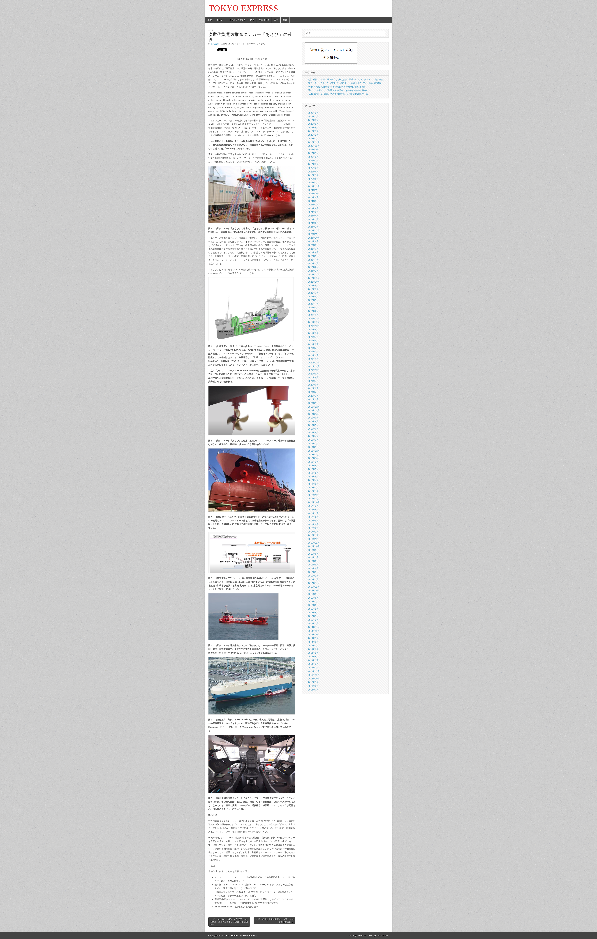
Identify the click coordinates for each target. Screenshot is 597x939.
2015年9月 (313, 594)
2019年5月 (313, 432)
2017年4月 (313, 524)
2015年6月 (313, 605)
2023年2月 (313, 267)
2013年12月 (314, 671)
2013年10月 (314, 678)
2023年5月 (313, 256)
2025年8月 (313, 157)
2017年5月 (313, 520)
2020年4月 (313, 392)
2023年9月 (313, 241)
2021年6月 (313, 340)
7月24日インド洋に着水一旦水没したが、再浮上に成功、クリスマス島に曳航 (346, 79)
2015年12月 (314, 583)
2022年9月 (313, 285)
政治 (210, 19)
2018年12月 (314, 451)
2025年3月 (313, 175)
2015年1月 (313, 623)
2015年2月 (313, 620)
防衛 (252, 19)
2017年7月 (313, 513)
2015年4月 (313, 612)
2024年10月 (314, 193)
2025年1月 (313, 182)
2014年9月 (313, 638)
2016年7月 (313, 557)
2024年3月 (313, 219)
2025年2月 (313, 179)
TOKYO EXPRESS (243, 8)
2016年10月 (314, 546)
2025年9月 (313, 153)
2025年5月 (313, 168)
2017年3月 (313, 528)
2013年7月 (313, 689)
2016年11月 (313, 543)
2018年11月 (313, 454)
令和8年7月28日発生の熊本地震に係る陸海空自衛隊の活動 (336, 87)
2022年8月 (313, 289)
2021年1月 (313, 359)
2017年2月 (313, 531)
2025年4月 (313, 171)
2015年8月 (313, 598)
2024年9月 (313, 197)
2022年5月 (313, 300)
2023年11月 (313, 234)
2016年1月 (313, 579)
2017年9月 (313, 506)
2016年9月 (313, 550)
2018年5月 (313, 476)
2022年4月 (313, 304)
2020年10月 (314, 370)
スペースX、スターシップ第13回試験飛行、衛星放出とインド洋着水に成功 (345, 83)
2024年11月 (313, 190)
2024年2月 (313, 223)
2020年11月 (313, 366)
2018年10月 (314, 458)
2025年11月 (313, 146)
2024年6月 (313, 208)
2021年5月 (313, 344)
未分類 (210, 30)
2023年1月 (313, 271)
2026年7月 (313, 116)
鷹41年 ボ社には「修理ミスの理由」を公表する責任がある (337, 90)
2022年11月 (313, 278)
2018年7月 (313, 469)
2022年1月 (313, 315)
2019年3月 (313, 440)
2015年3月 (313, 616)
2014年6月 (313, 649)
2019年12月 (314, 407)
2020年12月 (314, 362)
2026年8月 (313, 113)
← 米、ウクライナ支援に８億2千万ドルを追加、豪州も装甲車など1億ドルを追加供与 (229, 921)
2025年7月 (313, 160)
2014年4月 (313, 656)
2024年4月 (313, 215)
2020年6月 (313, 385)
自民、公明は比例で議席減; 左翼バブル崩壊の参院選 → (274, 920)
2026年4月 (313, 127)
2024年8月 (313, 201)
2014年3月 (313, 660)
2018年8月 (313, 465)
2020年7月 (313, 381)
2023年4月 (313, 260)
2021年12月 (314, 318)
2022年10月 (314, 282)
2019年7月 (313, 425)
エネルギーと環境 (237, 19)
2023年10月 (314, 238)
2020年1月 (313, 403)
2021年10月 (314, 326)
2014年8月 (313, 642)
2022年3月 (313, 307)
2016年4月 (313, 568)
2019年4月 (313, 436)
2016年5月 (313, 564)
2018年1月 (313, 491)
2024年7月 (313, 204)
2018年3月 (313, 484)
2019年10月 (314, 414)
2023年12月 (314, 230)
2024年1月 (313, 226)
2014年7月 (313, 645)
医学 (276, 19)
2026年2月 (313, 135)
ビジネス (220, 19)
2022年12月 (314, 274)
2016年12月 (314, 539)
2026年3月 (313, 131)
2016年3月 (313, 572)
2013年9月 (313, 682)
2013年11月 (313, 675)
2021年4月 (313, 348)
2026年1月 (313, 138)
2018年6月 (313, 473)
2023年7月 (313, 249)
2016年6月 (313, 561)
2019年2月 (313, 443)
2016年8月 (313, 554)
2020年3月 (313, 396)
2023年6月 (313, 252)
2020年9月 (313, 373)
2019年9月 (313, 417)
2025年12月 (314, 142)
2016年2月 (313, 575)
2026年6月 (313, 120)
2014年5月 (313, 653)
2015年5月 (313, 609)
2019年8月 (313, 421)
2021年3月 (313, 351)
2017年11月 (313, 498)
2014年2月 (313, 664)
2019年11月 (313, 410)
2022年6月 (313, 296)
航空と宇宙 (264, 19)
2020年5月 (313, 388)
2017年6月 (313, 517)
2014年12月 (314, 627)
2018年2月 (313, 487)
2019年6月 (313, 429)
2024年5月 (313, 212)
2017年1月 (313, 535)
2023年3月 (313, 263)
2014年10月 (314, 634)
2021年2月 (313, 355)
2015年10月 (314, 590)
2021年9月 (313, 329)
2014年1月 (313, 667)
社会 (285, 19)
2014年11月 (313, 631)
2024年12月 (314, 186)
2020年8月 (313, 377)
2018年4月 (313, 480)
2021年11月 (313, 322)
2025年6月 (313, 164)
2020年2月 (313, 399)
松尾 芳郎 (215, 44)
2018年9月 (313, 462)
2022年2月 (313, 311)
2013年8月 (313, 686)
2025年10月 (314, 149)
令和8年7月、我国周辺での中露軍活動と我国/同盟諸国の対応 (338, 94)
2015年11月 (313, 587)
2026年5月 (313, 124)
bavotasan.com (381, 935)
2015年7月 (313, 601)
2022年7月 (313, 293)
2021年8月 (313, 333)
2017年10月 (314, 502)
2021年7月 (313, 337)
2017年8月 (313, 509)
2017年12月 (314, 495)
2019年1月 (313, 447)
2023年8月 (313, 245)
